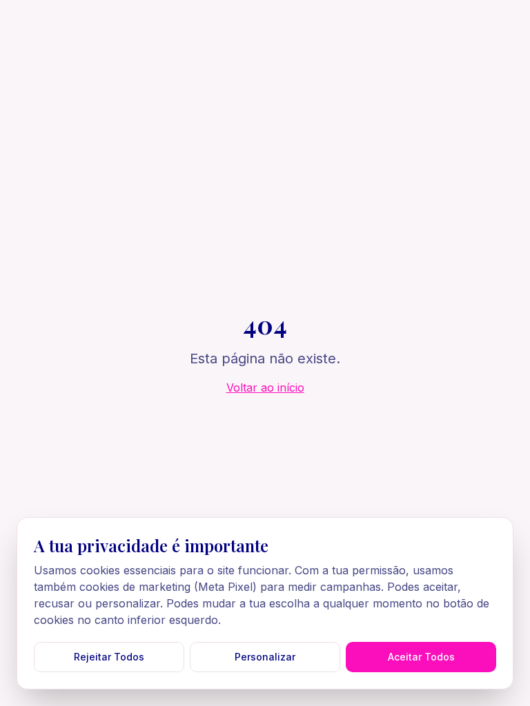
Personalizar (265, 657)
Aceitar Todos (421, 657)
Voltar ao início (265, 387)
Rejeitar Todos (109, 657)
